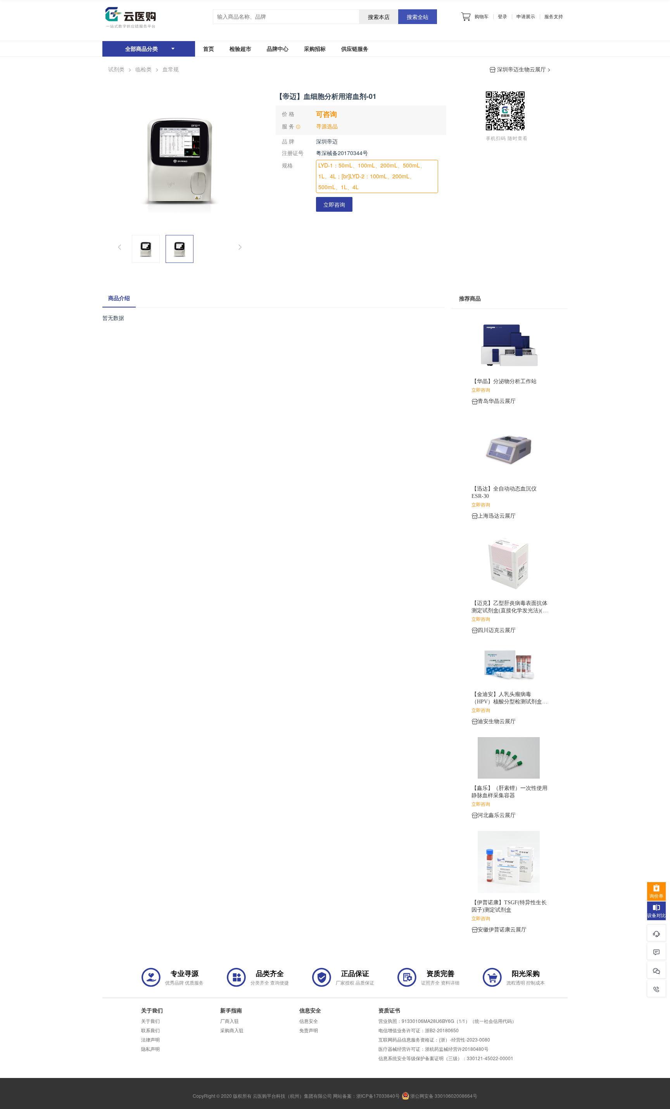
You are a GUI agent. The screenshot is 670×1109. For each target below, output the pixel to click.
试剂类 (116, 69)
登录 (502, 16)
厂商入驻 (229, 1021)
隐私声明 (150, 1049)
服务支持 (553, 16)
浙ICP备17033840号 (378, 1096)
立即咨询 (334, 204)
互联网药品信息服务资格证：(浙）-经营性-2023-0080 (434, 1039)
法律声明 (150, 1039)
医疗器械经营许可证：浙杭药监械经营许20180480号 (433, 1049)
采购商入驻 (231, 1030)
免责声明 (308, 1030)
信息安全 (308, 1021)
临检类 (143, 69)
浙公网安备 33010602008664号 (443, 1096)
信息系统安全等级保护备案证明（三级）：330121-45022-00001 (445, 1058)
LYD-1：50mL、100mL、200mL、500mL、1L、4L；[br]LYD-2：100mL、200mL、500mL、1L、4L (371, 176)
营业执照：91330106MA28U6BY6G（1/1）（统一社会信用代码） (447, 1021)
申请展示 (525, 16)
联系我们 (150, 1030)
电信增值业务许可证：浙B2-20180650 (418, 1030)
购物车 (482, 16)
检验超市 (240, 48)
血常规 (170, 69)
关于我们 (150, 1021)
